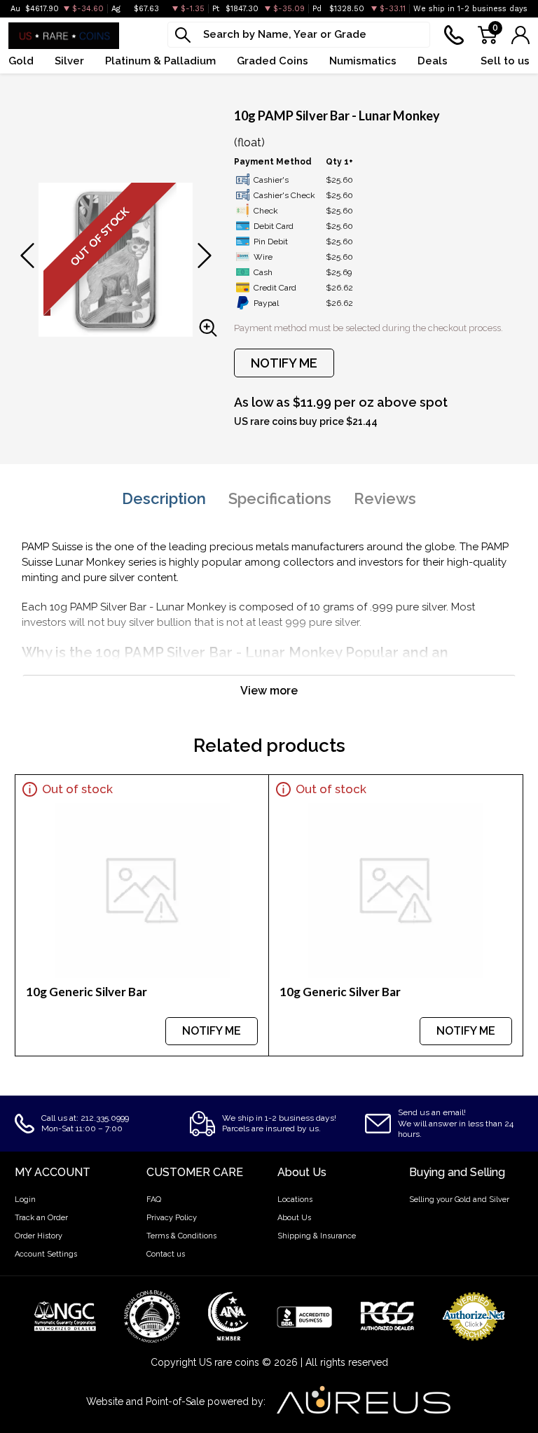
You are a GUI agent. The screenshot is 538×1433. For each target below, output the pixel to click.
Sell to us (505, 61)
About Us (294, 1217)
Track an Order (41, 1217)
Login (25, 1199)
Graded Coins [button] (272, 61)
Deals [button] (433, 61)
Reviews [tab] (385, 498)
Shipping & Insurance (316, 1235)
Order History (38, 1235)
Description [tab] (164, 498)
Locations (294, 1199)
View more (269, 690)
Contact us (165, 1254)
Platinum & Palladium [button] (160, 61)
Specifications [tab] (279, 498)
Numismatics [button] (362, 61)
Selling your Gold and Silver (459, 1199)
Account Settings (46, 1254)
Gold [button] (21, 61)
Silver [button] (69, 61)
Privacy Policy (171, 1217)
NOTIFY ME (284, 363)
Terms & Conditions (181, 1235)
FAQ (153, 1199)
